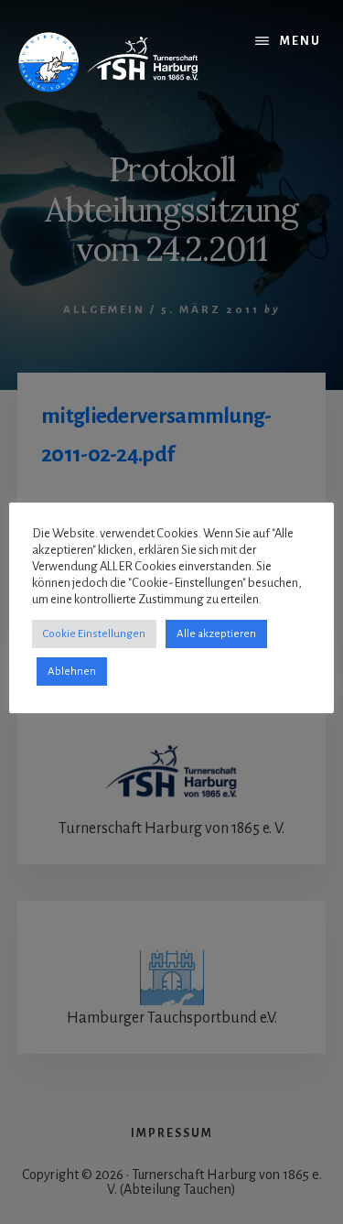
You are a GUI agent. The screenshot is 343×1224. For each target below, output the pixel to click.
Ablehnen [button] (72, 671)
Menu (300, 41)
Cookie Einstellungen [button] (94, 634)
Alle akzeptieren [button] (216, 634)
